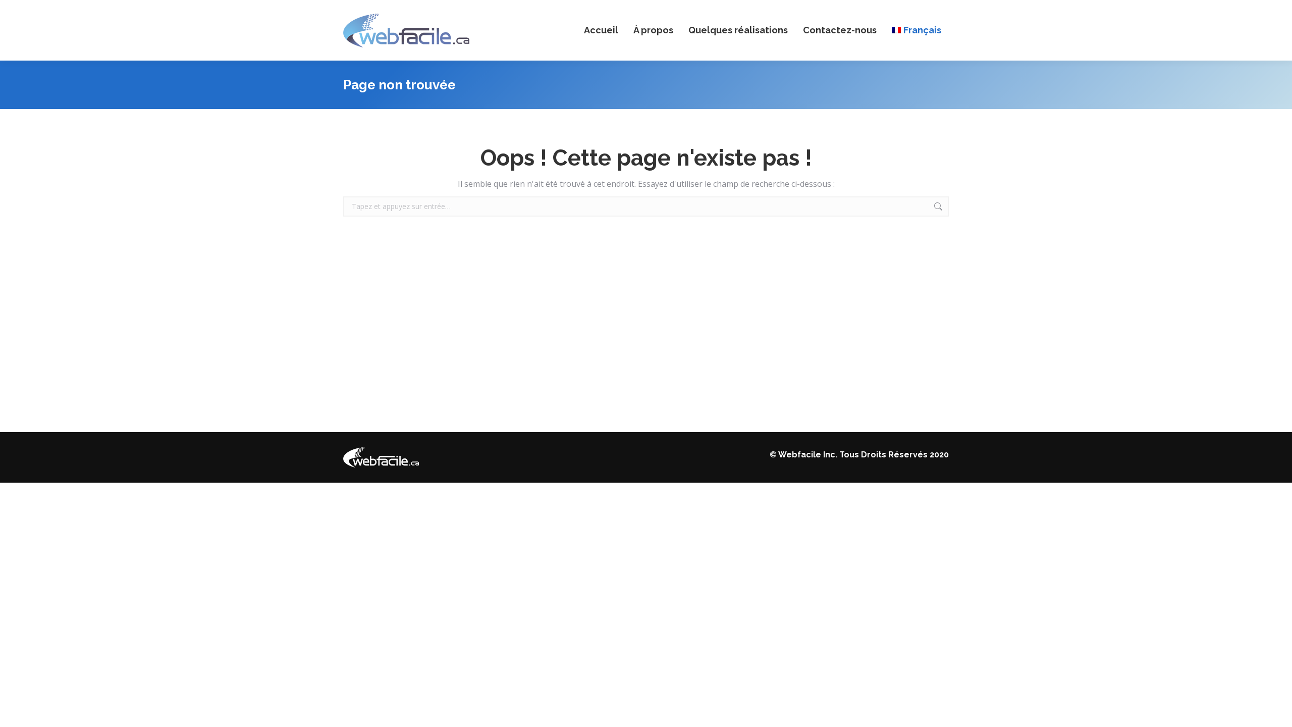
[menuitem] (916, 30)
